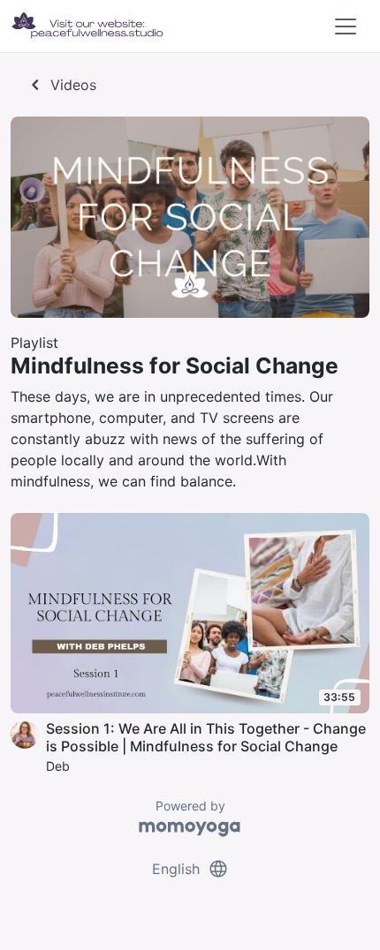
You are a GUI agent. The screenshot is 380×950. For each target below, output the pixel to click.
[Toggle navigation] (345, 26)
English (190, 868)
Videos (60, 85)
